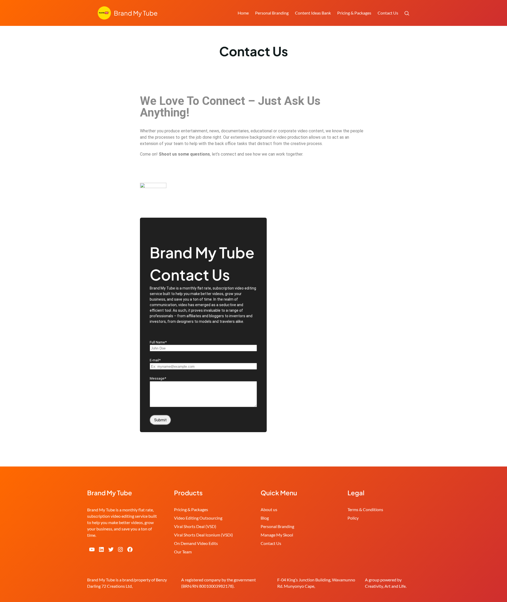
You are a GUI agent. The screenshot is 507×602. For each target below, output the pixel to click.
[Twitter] (111, 549)
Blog (265, 517)
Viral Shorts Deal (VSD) (195, 526)
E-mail (155, 360)
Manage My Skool (277, 534)
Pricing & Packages (191, 509)
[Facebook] (130, 549)
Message (158, 378)
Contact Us (271, 543)
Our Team (183, 551)
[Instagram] (120, 549)
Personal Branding (277, 526)
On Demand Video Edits (196, 543)
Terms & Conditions (365, 509)
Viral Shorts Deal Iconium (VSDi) (203, 534)
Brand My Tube (136, 13)
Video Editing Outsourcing (198, 517)
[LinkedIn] (101, 549)
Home (243, 12)
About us (269, 509)
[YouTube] (92, 549)
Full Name (158, 342)
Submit (160, 420)
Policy (353, 517)
